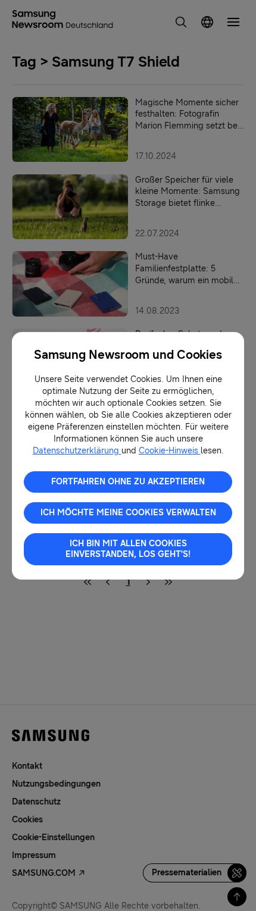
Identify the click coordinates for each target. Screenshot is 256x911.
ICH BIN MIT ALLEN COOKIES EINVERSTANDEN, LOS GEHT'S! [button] (128, 549)
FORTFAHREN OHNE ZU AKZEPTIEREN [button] (128, 482)
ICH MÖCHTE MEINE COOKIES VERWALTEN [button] (128, 513)
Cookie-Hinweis (170, 451)
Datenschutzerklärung (77, 451)
